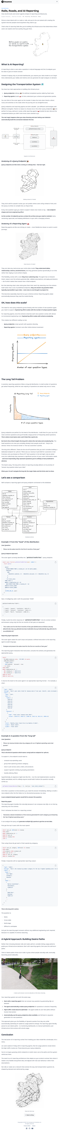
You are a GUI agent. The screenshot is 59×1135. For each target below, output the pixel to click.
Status (33, 1125)
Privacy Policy (27, 1125)
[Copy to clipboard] (55, 562)
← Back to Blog (29, 1115)
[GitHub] (29, 1128)
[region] (29, 709)
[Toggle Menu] (57, 1)
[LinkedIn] (26, 1128)
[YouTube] (32, 1128)
